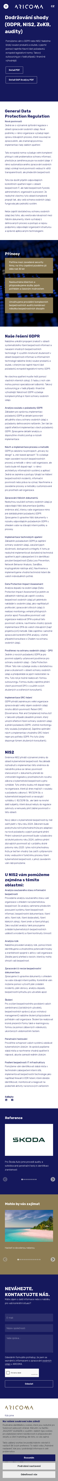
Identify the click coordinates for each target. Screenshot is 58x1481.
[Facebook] (12, 1100)
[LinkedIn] (6, 1100)
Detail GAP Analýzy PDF (21, 80)
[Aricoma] (29, 6)
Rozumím (29, 1457)
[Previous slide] (5, 1179)
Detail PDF (14, 70)
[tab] (22, 1179)
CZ (52, 6)
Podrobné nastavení (29, 1466)
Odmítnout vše (29, 1474)
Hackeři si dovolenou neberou (20, 1248)
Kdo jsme (9, 1415)
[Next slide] (53, 1179)
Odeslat (29, 1384)
